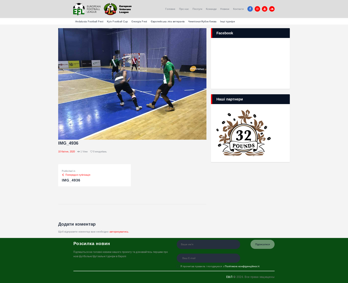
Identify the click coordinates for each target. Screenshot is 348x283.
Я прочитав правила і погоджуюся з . (220, 266)
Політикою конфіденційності (242, 266)
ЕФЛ (229, 277)
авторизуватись (119, 231)
